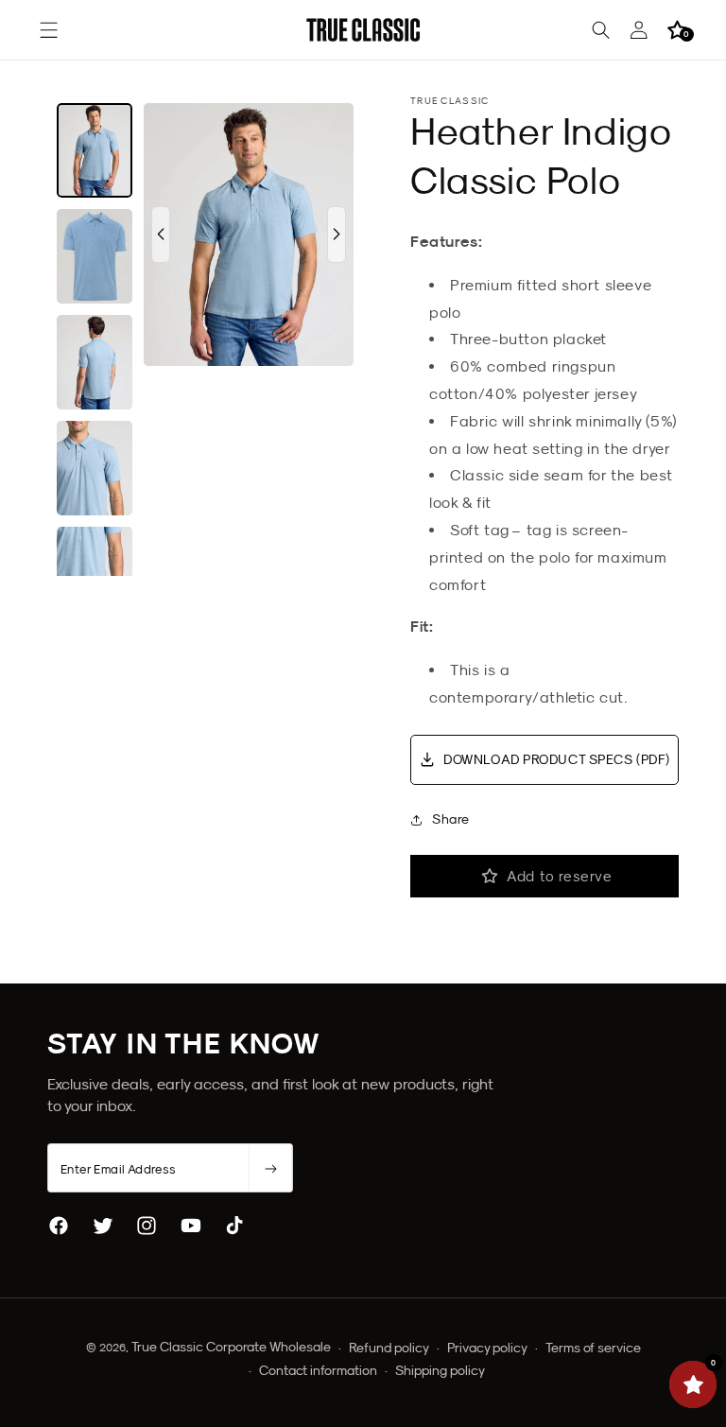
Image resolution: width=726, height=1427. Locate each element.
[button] (49, 30)
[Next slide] (336, 234)
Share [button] (451, 819)
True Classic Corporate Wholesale (231, 1346)
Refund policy (389, 1347)
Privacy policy (487, 1347)
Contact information (318, 1370)
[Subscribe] (270, 1168)
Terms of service (593, 1347)
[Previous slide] (160, 234)
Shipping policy (440, 1370)
